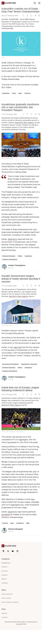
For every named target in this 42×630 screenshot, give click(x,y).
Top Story (27, 93)
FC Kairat (5, 523)
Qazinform (13, 239)
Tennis (14, 93)
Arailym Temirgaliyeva (16, 265)
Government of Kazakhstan (10, 364)
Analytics (5, 575)
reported (17, 347)
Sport (20, 93)
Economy (5, 571)
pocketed (6, 514)
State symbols (6, 598)
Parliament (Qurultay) (8, 256)
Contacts (5, 617)
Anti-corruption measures (10, 602)
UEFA (27, 523)
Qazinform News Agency (24, 123)
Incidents (5, 583)
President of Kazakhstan (9, 259)
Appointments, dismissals (29, 364)
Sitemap (4, 613)
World (4, 579)
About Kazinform (7, 594)
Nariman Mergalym (15, 529)
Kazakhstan (5, 93)
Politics (20, 256)
